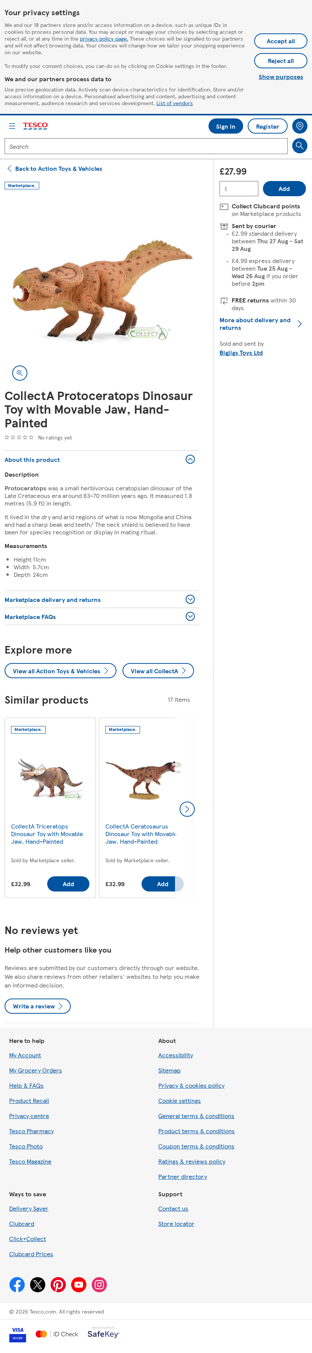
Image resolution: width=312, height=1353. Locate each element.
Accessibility (175, 1055)
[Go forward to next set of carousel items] (187, 809)
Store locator (176, 1223)
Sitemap (169, 1070)
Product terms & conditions (196, 1130)
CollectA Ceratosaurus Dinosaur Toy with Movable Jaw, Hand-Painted (141, 834)
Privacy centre (29, 1115)
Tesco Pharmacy (31, 1130)
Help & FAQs (26, 1085)
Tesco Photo (26, 1146)
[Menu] (12, 126)
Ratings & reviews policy (191, 1161)
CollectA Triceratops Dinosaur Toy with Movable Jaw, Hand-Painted (47, 834)
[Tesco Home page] (36, 126)
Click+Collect (27, 1238)
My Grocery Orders (35, 1070)
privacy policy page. (104, 38)
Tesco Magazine (30, 1161)
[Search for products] (299, 145)
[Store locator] (299, 126)
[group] (50, 809)
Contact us (173, 1208)
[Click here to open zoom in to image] (19, 373)
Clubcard (21, 1223)
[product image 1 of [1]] (102, 291)
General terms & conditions (196, 1115)
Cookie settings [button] (179, 1100)
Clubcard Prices (31, 1253)
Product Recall (29, 1100)
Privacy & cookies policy (191, 1085)
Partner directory (182, 1176)
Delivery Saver (28, 1208)
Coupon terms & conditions (196, 1146)
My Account (25, 1055)
